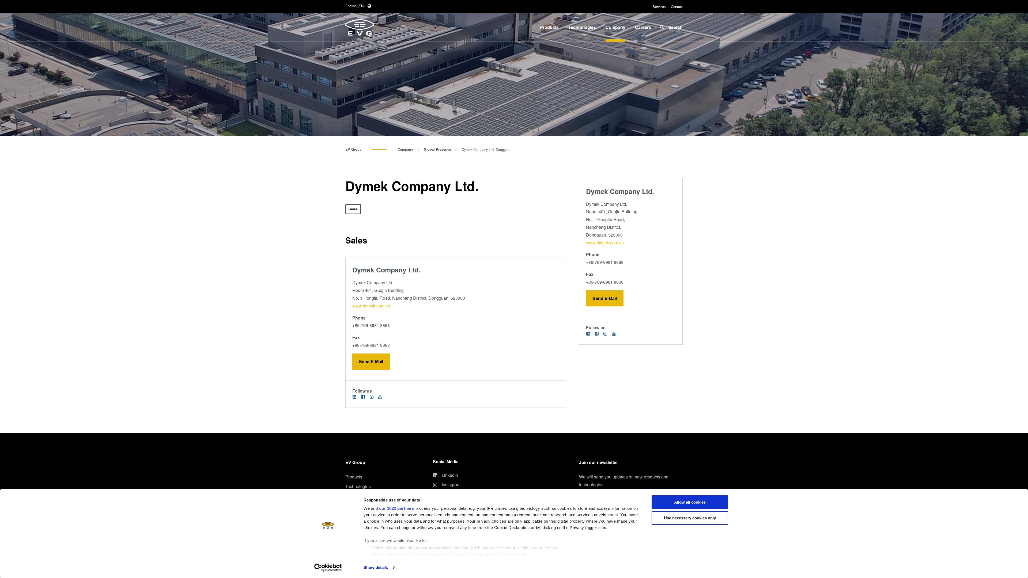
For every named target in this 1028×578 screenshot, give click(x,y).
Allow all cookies (690, 502)
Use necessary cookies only (690, 518)
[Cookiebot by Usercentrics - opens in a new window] (328, 568)
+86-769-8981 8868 (371, 325)
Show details (376, 567)
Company (405, 149)
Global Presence (437, 149)
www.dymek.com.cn (371, 306)
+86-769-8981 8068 (371, 345)
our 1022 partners (396, 508)
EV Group (353, 149)
